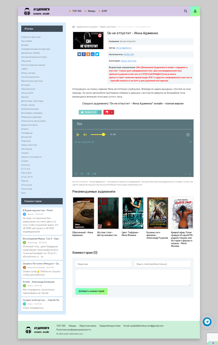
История (25, 85)
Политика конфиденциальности (73, 329)
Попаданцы (27, 133)
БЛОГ (104, 11)
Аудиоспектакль (29, 125)
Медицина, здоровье (31, 117)
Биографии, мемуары (31, 113)
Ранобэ (25, 97)
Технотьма (26, 189)
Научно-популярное (31, 157)
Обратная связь (87, 326)
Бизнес (24, 129)
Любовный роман (30, 109)
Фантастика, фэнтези (32, 81)
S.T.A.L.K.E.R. (27, 177)
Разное (24, 181)
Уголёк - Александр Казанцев (38, 282)
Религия (25, 165)
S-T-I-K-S (25, 169)
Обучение (26, 61)
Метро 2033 (27, 93)
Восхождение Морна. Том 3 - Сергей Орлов (42, 238)
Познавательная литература (35, 49)
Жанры (91, 11)
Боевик (25, 45)
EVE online (26, 173)
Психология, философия (33, 121)
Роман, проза (27, 105)
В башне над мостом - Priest (38, 210)
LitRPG (24, 69)
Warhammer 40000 (30, 53)
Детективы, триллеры (32, 101)
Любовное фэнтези (31, 37)
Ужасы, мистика (128, 61)
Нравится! (92, 112)
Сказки (24, 161)
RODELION (129, 54)
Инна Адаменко (124, 48)
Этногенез (26, 185)
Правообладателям (110, 326)
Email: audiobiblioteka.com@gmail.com (144, 326)
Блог (23, 193)
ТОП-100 (76, 11)
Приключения (28, 89)
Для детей (26, 137)
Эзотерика (26, 149)
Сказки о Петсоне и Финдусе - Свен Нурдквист (42, 263)
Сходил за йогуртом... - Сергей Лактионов (42, 300)
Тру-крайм (26, 41)
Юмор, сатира (28, 73)
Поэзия (24, 153)
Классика (26, 141)
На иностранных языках (33, 65)
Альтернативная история (34, 57)
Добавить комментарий (91, 291)
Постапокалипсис (30, 77)
